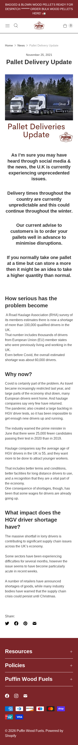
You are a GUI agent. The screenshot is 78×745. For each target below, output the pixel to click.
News (21, 45)
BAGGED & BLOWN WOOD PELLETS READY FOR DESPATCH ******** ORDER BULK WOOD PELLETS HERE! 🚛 (39, 9)
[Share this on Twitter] (8, 623)
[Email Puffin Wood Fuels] (27, 695)
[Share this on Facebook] (16, 623)
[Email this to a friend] (34, 623)
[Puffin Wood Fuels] (39, 25)
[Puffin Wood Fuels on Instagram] (18, 695)
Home (9, 45)
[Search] (16, 26)
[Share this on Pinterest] (25, 623)
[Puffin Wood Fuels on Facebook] (9, 695)
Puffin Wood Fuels (30, 731)
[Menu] (7, 26)
